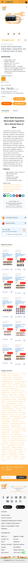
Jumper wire (5, 447)
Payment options (18, 544)
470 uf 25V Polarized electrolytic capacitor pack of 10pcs (7, 325)
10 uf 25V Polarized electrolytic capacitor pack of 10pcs (7, 349)
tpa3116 (4, 440)
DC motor (5, 396)
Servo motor (12, 451)
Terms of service (6, 518)
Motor (21, 403)
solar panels (13, 394)
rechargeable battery (9, 399)
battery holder (16, 427)
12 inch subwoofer (20, 386)
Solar (11, 414)
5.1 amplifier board (8, 408)
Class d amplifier (7, 379)
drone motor (14, 444)
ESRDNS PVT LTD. (9, 560)
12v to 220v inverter (20, 381)
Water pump (15, 420)
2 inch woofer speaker (9, 410)
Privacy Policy (5, 515)
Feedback (4, 528)
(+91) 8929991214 (19, 486)
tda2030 (8, 458)
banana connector (17, 447)
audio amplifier (6, 449)
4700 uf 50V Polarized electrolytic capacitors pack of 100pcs (20, 302)
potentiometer (6, 407)
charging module (11, 403)
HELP (2, 541)
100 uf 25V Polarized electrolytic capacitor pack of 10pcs (7, 278)
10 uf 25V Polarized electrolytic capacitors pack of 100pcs (19, 350)
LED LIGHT (19, 408)
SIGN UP (21, 477)
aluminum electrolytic (8, 188)
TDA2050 (21, 458)
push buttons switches (18, 436)
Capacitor (5, 442)
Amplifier (23, 385)
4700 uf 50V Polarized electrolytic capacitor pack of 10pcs (7, 302)
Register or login (18, 536)
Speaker (3, 373)
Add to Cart (20, 103)
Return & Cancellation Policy (10, 526)
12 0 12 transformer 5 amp (10, 388)
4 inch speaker (17, 449)
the (9, 375)
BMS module (5, 405)
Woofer (21, 394)
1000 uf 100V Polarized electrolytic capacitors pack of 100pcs (7, 255)
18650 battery (6, 392)
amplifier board (18, 377)
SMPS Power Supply (15, 416)
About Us (4, 536)
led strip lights (17, 392)
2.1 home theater (7, 383)
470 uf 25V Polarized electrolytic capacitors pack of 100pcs (20, 326)
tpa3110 (15, 458)
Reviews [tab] (15, 110)
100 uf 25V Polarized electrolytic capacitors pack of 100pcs (20, 279)
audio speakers (21, 397)
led (9, 385)
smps (11, 442)
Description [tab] (5, 110)
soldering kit (16, 432)
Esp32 (21, 421)
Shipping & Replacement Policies (11, 520)
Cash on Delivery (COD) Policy (10, 523)
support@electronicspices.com (19, 491)
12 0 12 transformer (15, 434)
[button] (19, 2)
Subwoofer (16, 375)
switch (15, 407)
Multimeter (5, 390)
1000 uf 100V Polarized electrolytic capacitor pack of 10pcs (20, 255)
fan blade (21, 451)
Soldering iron (6, 377)
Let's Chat (11, 40)
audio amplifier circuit (18, 390)
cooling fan (5, 436)
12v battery (5, 425)
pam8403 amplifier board (18, 423)
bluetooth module (13, 373)
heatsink (20, 445)
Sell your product (6, 544)
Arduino (16, 456)
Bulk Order (7, 103)
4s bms (4, 460)
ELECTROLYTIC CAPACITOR (7, 44)
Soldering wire (16, 431)
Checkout (16, 541)
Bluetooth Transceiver (9, 453)
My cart (15, 539)
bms (11, 396)
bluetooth (5, 423)
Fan (25, 408)
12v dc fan (23, 407)
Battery (15, 385)
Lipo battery (5, 438)
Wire (13, 397)
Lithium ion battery (18, 438)
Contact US (4, 539)
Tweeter (14, 421)
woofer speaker (12, 412)
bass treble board (17, 405)
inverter (4, 434)
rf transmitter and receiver (17, 440)
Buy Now (20, 98)
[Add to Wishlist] (18, 40)
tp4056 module (13, 454)
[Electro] (9, 2)
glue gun (9, 456)
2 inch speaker (10, 445)
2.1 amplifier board (7, 386)
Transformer (6, 421)
